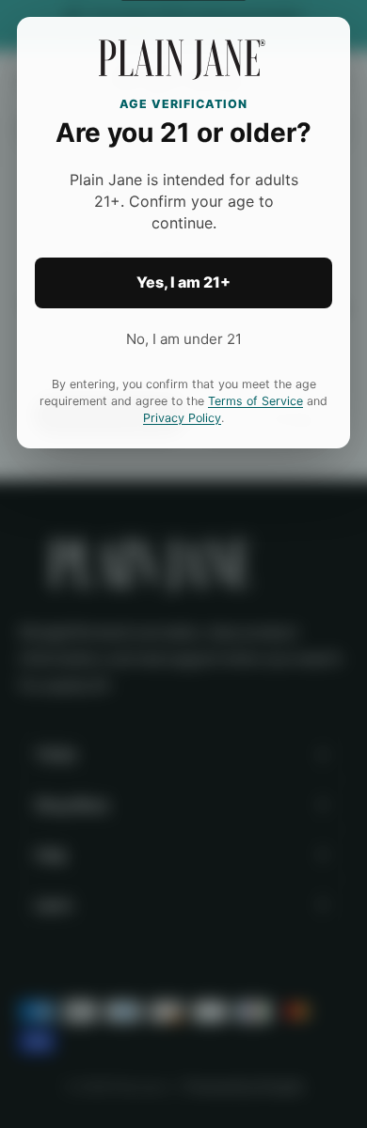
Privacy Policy (182, 418)
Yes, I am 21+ (183, 282)
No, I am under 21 (184, 339)
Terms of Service (255, 401)
